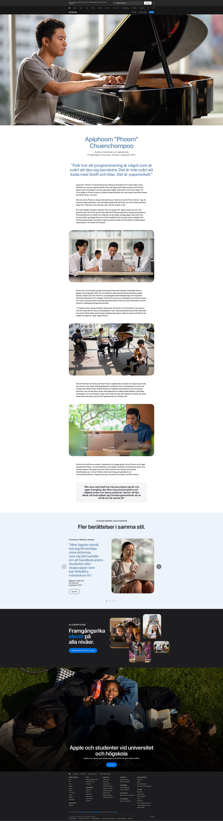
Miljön (138, 781)
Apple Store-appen (107, 790)
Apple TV (88, 791)
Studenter (73, 12)
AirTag (70, 795)
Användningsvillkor (95, 818)
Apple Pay (71, 805)
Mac (70, 781)
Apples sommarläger (108, 788)
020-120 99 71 (114, 812)
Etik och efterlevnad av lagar (144, 803)
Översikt (134, 12)
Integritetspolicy (73, 818)
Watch (70, 788)
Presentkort (72, 799)
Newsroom (139, 791)
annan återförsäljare (95, 812)
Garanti (139, 798)
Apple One (88, 789)
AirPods (71, 790)
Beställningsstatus (107, 795)
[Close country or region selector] (153, 3)
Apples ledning (140, 794)
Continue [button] (147, 3)
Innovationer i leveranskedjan (144, 786)
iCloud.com (88, 784)
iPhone (70, 786)
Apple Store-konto (90, 781)
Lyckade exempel (142, 12)
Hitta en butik (106, 779)
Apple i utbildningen (124, 787)
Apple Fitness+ (89, 798)
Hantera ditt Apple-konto (92, 779)
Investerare (140, 800)
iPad (70, 784)
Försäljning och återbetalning (109, 818)
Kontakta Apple (140, 807)
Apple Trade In (106, 792)
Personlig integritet (141, 784)
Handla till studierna (125, 789)
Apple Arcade (89, 796)
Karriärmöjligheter (141, 796)
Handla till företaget (124, 781)
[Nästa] (158, 566)
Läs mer (74, 592)
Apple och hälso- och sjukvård (127, 795)
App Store (88, 800)
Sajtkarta (130, 818)
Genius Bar (105, 781)
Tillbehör (71, 797)
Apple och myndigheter (125, 801)
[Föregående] (64, 566)
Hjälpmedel (140, 779)
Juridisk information (122, 818)
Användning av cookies (83, 818)
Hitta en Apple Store (83, 812)
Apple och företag (124, 779)
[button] (127, 3)
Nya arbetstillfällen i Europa (143, 805)
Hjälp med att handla (108, 797)
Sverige (152, 816)
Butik (70, 779)
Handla (151, 12)
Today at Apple (106, 784)
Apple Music (89, 794)
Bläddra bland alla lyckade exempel (83, 650)
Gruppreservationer (108, 786)
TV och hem (72, 792)
